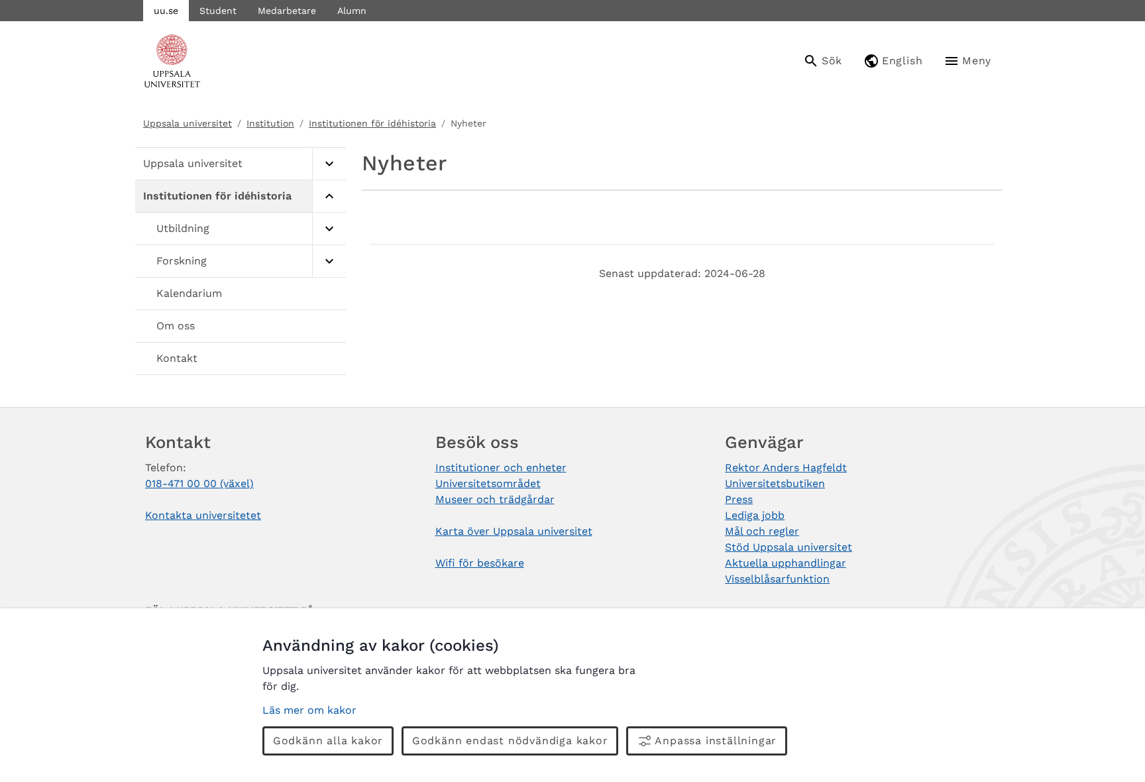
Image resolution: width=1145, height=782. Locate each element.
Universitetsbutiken (775, 483)
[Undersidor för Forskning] (329, 261)
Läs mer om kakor (309, 710)
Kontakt (176, 358)
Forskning (181, 260)
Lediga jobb (755, 515)
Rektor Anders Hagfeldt (786, 467)
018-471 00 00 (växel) (199, 483)
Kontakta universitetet (203, 515)
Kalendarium (189, 293)
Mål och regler (762, 531)
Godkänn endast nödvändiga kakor (510, 740)
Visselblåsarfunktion (777, 579)
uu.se (166, 10)
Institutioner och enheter (501, 467)
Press (739, 499)
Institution (270, 123)
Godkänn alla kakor (328, 740)
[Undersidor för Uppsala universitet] (329, 164)
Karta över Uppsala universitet (513, 531)
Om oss (175, 325)
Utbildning (182, 228)
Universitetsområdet (488, 483)
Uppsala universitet (187, 123)
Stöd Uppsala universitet (788, 547)
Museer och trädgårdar (495, 499)
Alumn (351, 10)
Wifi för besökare (479, 563)
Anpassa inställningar (716, 740)
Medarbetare (287, 10)
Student (218, 10)
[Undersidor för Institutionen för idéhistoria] (329, 196)
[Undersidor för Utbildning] (329, 229)
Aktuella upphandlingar (785, 563)
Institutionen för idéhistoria (372, 123)
